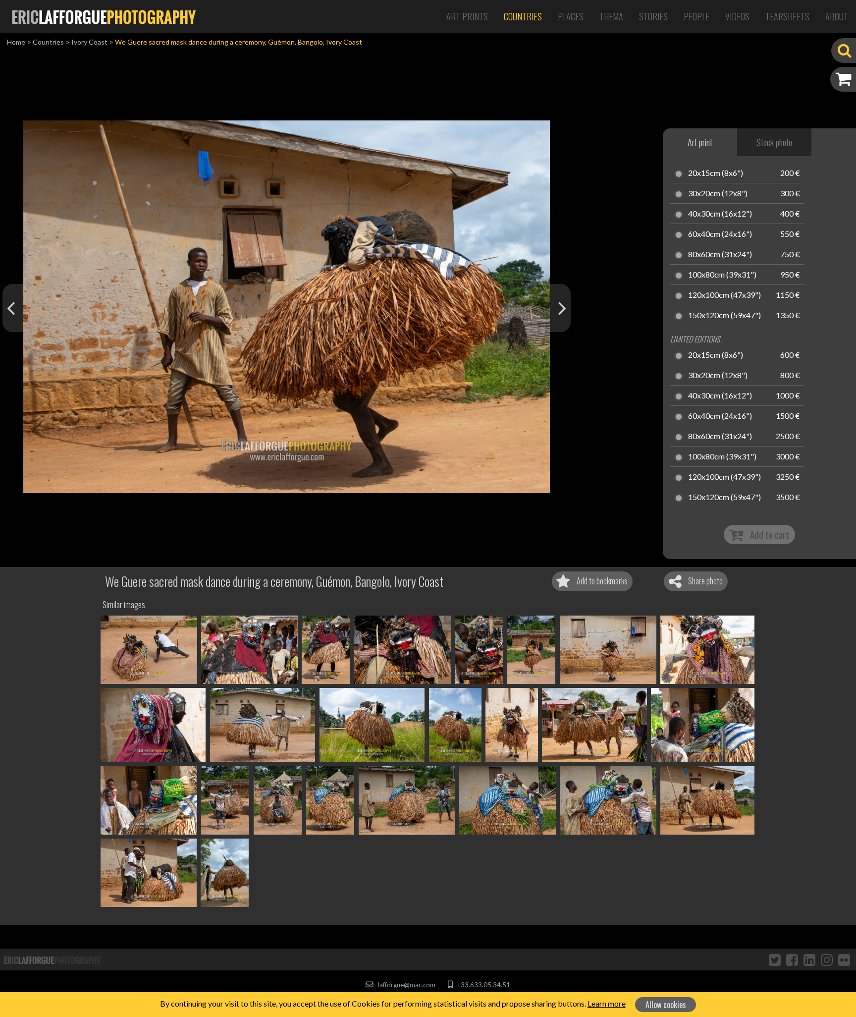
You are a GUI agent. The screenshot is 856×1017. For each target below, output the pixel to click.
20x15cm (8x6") (715, 173)
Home (16, 42)
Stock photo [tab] (774, 142)
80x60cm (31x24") (720, 255)
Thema (611, 16)
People (696, 16)
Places (571, 16)
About (836, 16)
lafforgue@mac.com (405, 985)
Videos (737, 16)
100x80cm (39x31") (722, 275)
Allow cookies (665, 1005)
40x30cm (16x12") (720, 214)
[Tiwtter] (775, 959)
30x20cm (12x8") (718, 194)
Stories (653, 16)
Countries (523, 16)
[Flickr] (844, 959)
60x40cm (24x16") (720, 234)
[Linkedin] (809, 959)
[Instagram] (827, 959)
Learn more (607, 1003)
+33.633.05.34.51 (483, 985)
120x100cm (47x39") (724, 295)
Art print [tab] (700, 142)
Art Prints (467, 16)
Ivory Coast (89, 42)
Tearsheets (787, 16)
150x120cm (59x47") (724, 316)
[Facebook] (792, 959)
